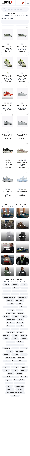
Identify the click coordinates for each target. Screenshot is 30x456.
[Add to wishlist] (12, 27)
